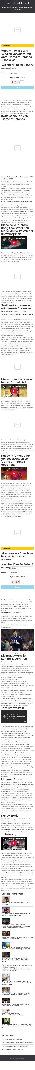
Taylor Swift (16, 319)
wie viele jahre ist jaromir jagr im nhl (15, 1046)
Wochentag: (5, 68)
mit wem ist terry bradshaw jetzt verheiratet (17, 1043)
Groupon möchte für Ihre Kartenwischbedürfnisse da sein (13, 1014)
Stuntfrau (10, 7)
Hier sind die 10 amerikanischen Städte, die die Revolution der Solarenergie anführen (16, 948)
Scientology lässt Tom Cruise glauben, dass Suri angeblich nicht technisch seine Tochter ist (17, 1025)
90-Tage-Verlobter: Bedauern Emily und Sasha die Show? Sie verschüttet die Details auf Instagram (17, 982)
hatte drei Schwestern (11, 662)
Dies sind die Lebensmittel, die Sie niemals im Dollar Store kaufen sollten (17, 938)
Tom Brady (4, 600)
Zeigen (17, 87)
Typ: (12, 77)
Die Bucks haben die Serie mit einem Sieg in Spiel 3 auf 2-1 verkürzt (16, 970)
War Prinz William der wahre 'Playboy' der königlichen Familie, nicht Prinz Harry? (16, 994)
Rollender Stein (29, 324)
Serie (23, 77)
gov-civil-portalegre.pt (17, 3)
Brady (22, 606)
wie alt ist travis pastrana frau (11, 613)
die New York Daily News (16, 733)
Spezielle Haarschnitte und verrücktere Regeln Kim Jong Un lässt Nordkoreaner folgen (15, 959)
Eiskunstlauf (28, 7)
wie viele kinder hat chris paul (12, 1039)
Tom (2, 860)
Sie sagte (23, 211)
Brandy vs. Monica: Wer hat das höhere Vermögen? (15, 903)
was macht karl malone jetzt (11, 516)
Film (17, 77)
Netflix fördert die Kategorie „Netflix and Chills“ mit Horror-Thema (15, 1005)
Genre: (4, 73)
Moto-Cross (19, 7)
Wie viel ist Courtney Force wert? (13, 1050)
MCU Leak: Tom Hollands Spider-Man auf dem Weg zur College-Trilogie (16, 914)
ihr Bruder (13, 791)
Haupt (4, 7)
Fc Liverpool (17, 9)
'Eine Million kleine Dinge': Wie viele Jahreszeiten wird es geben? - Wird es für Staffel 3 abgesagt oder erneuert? (16, 926)
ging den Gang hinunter (12, 830)
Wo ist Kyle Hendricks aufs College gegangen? (16, 201)
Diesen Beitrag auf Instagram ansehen (14, 311)
